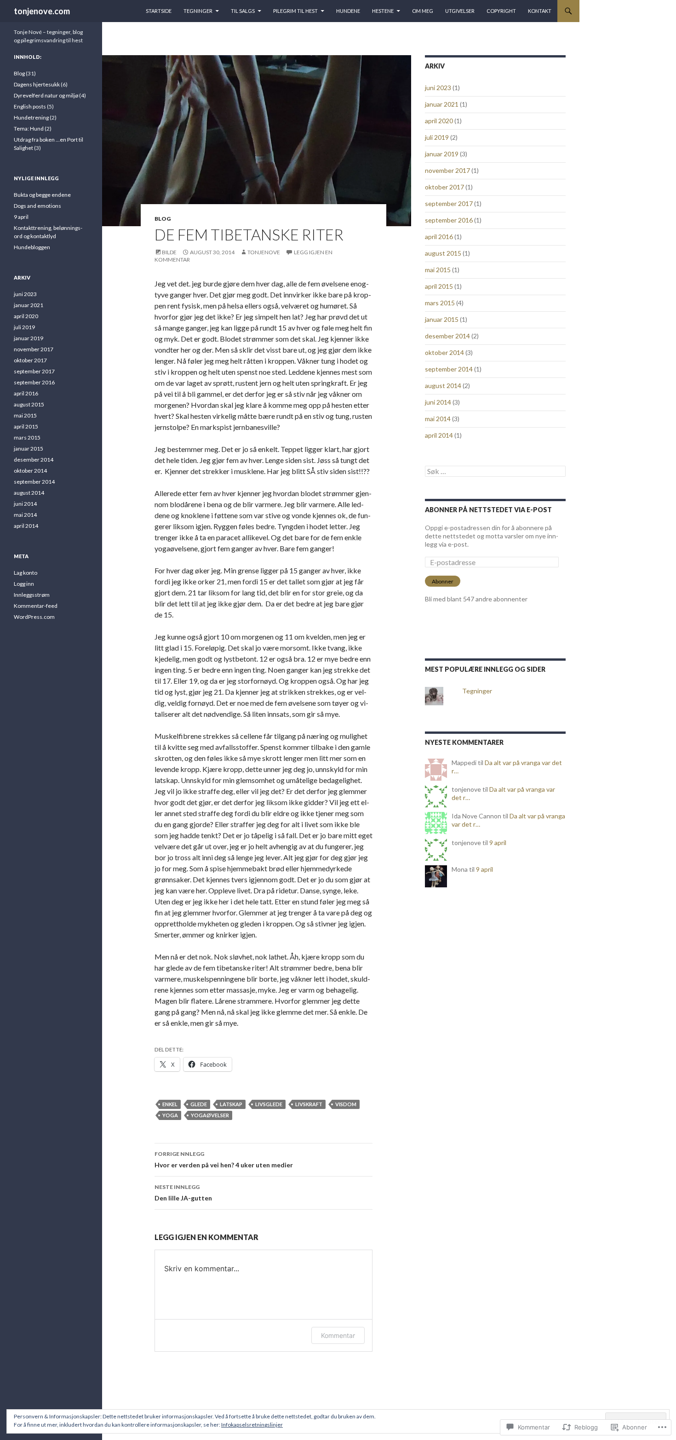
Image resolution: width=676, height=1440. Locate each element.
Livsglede (268, 1104)
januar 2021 (441, 104)
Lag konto (25, 572)
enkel (170, 1104)
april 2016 (439, 236)
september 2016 (449, 220)
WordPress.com (34, 616)
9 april (497, 842)
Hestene (383, 11)
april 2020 (439, 121)
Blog (163, 218)
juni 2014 (438, 402)
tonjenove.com (42, 11)
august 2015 (443, 253)
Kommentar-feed (35, 605)
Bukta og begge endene (42, 194)
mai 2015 (438, 270)
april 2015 (439, 286)
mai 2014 (438, 419)
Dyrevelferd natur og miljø (46, 95)
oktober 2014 (444, 352)
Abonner (442, 581)
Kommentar (338, 1335)
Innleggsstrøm (32, 594)
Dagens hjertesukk (37, 84)
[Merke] (495, 471)
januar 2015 (441, 319)
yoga (170, 1115)
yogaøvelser (210, 1115)
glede (198, 1104)
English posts (30, 106)
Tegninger (197, 11)
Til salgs (243, 11)
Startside (159, 11)
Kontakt (539, 11)
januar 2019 (441, 154)
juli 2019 (437, 137)
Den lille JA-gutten (183, 1192)
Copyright (501, 11)
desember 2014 (447, 336)
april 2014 (439, 435)
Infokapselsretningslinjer (252, 1424)
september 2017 (449, 203)
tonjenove (263, 252)
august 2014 (443, 385)
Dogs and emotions (37, 205)
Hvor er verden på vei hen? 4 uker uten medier (224, 1159)
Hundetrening (31, 117)
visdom (345, 1104)
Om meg (422, 11)
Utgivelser (460, 11)
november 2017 (447, 170)
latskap (231, 1104)
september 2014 (449, 369)
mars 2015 (440, 303)
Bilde (169, 252)
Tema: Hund (29, 128)
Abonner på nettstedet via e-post (488, 510)
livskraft (308, 1104)
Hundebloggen (32, 247)
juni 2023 (438, 87)
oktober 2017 (444, 187)
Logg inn (24, 583)
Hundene (348, 11)
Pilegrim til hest (295, 11)
